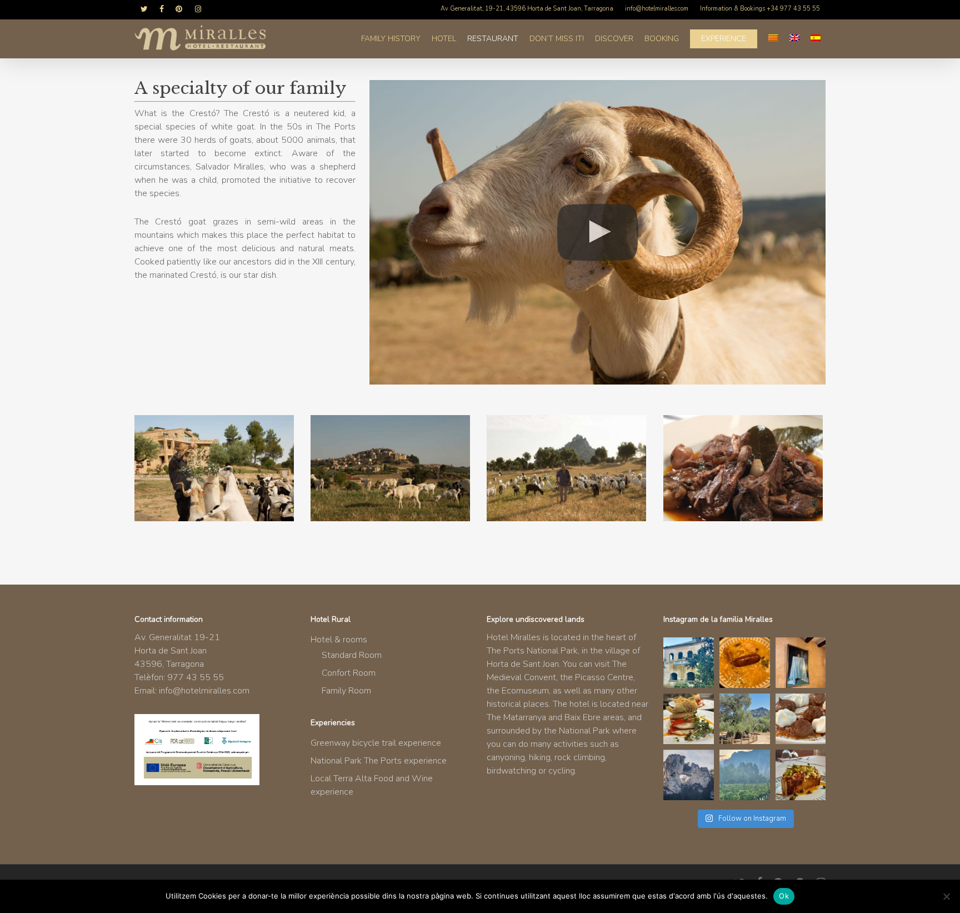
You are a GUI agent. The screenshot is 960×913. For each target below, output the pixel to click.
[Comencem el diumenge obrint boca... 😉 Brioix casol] (801, 775)
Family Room (346, 691)
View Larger (215, 459)
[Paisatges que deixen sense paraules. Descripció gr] (744, 775)
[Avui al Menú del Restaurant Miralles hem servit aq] (688, 719)
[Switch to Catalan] (773, 38)
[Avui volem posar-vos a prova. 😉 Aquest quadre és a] (801, 662)
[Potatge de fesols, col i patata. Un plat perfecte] (744, 662)
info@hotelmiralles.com (204, 691)
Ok (784, 895)
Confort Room (349, 673)
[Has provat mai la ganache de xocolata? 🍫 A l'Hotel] (801, 719)
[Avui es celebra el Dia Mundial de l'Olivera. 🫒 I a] (744, 719)
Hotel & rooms (339, 639)
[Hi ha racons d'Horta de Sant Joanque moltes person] (688, 662)
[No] (946, 896)
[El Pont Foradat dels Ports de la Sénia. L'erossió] (688, 775)
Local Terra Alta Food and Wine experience (372, 785)
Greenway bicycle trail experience (376, 743)
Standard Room (352, 655)
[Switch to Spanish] (815, 38)
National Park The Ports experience (379, 761)
